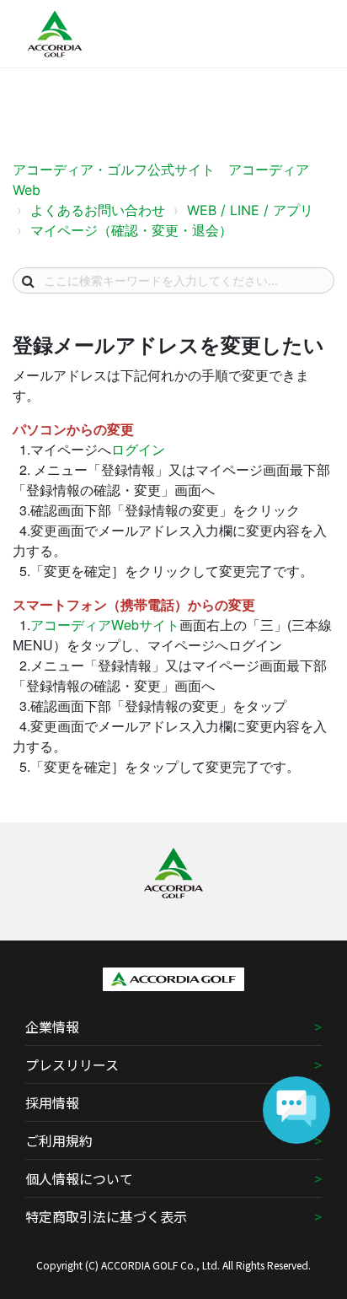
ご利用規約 (59, 1140)
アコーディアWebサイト (104, 624)
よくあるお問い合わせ (97, 210)
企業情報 (52, 1026)
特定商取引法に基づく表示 (106, 1216)
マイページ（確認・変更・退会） (131, 230)
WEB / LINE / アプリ (250, 210)
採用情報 (52, 1102)
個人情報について (79, 1178)
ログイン (138, 449)
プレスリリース (72, 1064)
